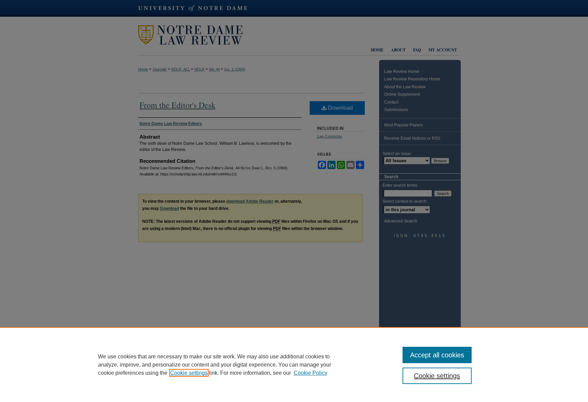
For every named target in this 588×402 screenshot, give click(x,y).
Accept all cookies (437, 355)
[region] (294, 364)
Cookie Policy (310, 373)
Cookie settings (189, 373)
